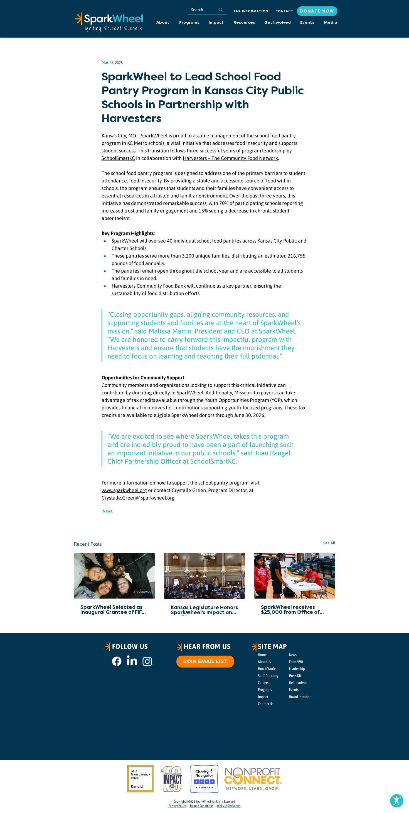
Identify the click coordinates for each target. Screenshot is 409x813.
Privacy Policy (177, 806)
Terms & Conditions (201, 806)
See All (329, 543)
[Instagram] (147, 661)
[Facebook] (116, 661)
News (107, 511)
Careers (263, 682)
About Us (264, 661)
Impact (263, 697)
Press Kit (295, 675)
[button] (244, 23)
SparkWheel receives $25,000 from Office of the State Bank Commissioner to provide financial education (293, 610)
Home (262, 655)
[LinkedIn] (132, 661)
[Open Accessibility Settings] (396, 800)
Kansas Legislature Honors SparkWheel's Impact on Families (204, 611)
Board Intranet (300, 697)
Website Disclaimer (229, 806)
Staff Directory (268, 675)
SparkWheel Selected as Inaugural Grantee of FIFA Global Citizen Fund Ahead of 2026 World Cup (113, 610)
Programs (265, 689)
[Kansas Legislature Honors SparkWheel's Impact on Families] (204, 576)
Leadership (297, 668)
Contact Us (265, 703)
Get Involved (298, 682)
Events (294, 689)
